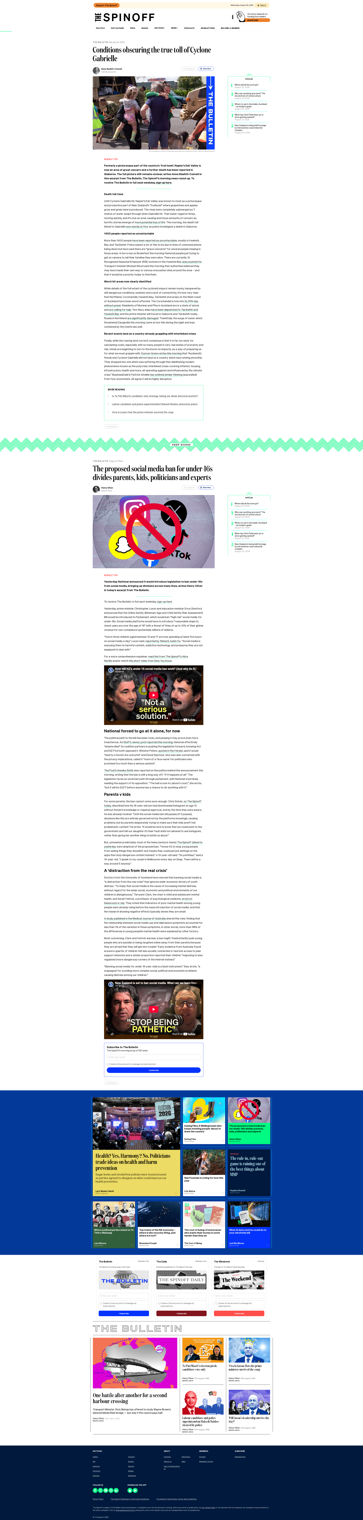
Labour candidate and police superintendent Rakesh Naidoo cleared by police (155, 404)
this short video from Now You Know (150, 660)
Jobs (183, 1461)
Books (145, 28)
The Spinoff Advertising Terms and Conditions (176, 1499)
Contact (167, 1456)
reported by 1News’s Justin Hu (163, 641)
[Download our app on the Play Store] (135, 1492)
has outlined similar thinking (166, 374)
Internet (96, 1466)
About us (168, 1461)
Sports (131, 1466)
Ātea (132, 28)
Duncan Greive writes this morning (161, 353)
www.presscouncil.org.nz (125, 1510)
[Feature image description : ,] (135, 1363)
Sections (158, 28)
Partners (96, 1471)
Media (130, 1471)
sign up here (163, 182)
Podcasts (189, 28)
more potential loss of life (150, 222)
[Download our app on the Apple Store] (130, 1492)
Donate (202, 1456)
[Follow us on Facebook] (95, 1492)
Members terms (206, 1461)
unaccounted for (192, 261)
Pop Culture (117, 28)
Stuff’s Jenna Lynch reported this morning (148, 742)
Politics (100, 28)
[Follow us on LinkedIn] (116, 1492)
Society (131, 1456)
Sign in (263, 5)
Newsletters (208, 28)
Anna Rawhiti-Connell (111, 69)
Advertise (186, 1456)
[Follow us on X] (100, 1492)
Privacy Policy (98, 1499)
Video (95, 1456)
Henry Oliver (107, 487)
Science (96, 1475)
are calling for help (120, 309)
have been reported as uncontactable (154, 240)
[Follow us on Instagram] (111, 1492)
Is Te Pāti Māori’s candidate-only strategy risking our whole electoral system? (155, 395)
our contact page (208, 1508)
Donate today (252, 20)
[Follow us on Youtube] (105, 1492)
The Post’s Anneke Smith (118, 770)
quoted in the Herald (170, 750)
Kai (94, 1461)
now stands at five (137, 226)
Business (132, 1475)
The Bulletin (100, 42)
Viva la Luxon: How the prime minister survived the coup (142, 412)
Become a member (230, 28)
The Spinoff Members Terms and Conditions (130, 1499)
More (173, 28)
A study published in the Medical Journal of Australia (135, 918)
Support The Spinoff (106, 5)
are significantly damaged (142, 318)
